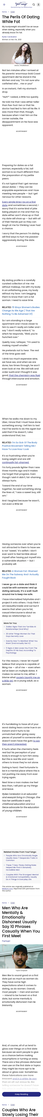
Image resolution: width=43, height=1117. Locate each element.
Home (4, 12)
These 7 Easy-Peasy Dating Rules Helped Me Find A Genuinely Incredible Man (21, 867)
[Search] (33, 4)
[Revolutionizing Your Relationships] (21, 4)
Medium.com (7, 889)
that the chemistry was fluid (24, 375)
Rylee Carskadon (9, 37)
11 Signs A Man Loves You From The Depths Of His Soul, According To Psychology (21, 650)
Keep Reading (21, 1094)
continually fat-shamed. (15, 462)
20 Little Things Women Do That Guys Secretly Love (20, 635)
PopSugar (6, 941)
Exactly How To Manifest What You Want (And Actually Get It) (21, 642)
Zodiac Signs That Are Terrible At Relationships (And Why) (21, 628)
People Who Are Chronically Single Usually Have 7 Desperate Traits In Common (22, 858)
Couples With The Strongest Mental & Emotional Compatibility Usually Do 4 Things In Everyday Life (22, 877)
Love (12, 12)
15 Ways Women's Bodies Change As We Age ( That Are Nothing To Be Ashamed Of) (21, 310)
